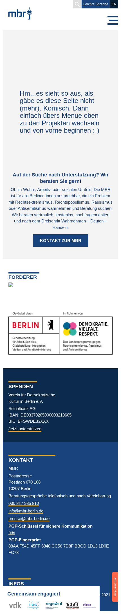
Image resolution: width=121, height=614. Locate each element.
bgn (69, 605)
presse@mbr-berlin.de (29, 518)
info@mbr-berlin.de (25, 511)
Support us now (114, 579)
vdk (12, 605)
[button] (77, 4)
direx (87, 605)
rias (29, 605)
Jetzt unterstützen (24, 428)
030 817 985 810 (23, 503)
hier (11, 532)
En (114, 4)
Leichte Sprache (95, 4)
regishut (52, 605)
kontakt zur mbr (60, 240)
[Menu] (112, 20)
